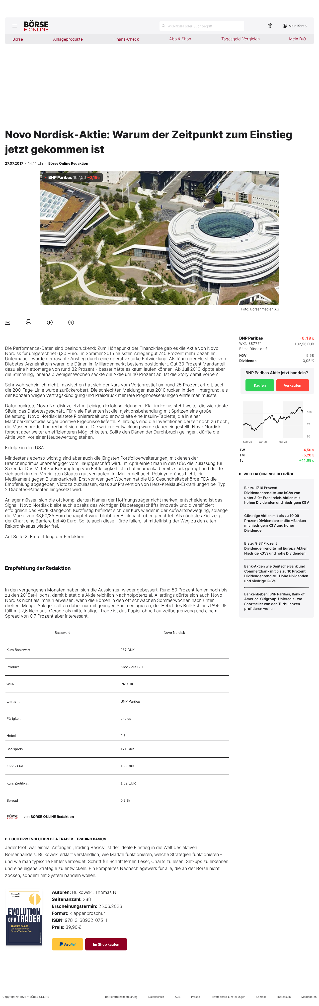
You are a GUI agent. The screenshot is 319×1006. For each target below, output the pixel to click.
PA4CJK (127, 684)
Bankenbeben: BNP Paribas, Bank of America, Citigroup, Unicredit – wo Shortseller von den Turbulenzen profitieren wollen (274, 601)
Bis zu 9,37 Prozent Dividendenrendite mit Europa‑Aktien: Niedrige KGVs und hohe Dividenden (276, 548)
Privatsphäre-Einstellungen (228, 997)
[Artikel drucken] (28, 322)
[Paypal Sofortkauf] (67, 944)
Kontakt (261, 997)
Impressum (284, 997)
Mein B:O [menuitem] (297, 38)
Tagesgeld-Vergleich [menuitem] (240, 38)
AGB (177, 997)
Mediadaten (309, 997)
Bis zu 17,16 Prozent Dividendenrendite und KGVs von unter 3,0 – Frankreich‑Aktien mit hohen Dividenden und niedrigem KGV (276, 495)
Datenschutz (156, 997)
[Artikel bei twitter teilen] (71, 322)
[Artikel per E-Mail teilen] (7, 322)
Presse (195, 997)
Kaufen (260, 385)
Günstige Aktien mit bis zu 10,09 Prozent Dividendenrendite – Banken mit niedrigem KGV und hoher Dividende (275, 522)
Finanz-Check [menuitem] (126, 39)
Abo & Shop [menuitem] (180, 38)
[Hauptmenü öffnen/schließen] (14, 25)
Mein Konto (298, 26)
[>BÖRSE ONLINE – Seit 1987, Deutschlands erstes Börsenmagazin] (36, 25)
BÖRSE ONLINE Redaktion (52, 816)
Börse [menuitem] (17, 39)
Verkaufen (292, 385)
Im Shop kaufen (106, 944)
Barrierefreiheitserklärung (121, 997)
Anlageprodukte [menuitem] (68, 39)
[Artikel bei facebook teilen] (50, 322)
